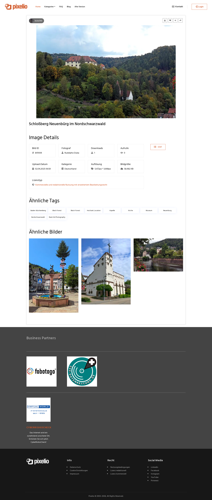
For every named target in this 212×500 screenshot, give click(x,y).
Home (37, 6)
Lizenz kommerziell (118, 473)
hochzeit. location (94, 210)
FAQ (61, 6)
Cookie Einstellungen (79, 470)
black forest (57, 210)
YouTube (154, 477)
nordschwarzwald (38, 217)
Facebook (155, 470)
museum (149, 210)
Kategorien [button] (49, 6)
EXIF (159, 147)
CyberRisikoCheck (38, 427)
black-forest (75, 210)
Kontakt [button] (179, 6)
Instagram (155, 473)
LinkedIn (154, 467)
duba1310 (38, 20)
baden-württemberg (38, 210)
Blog (69, 6)
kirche (130, 210)
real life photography (57, 217)
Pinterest (155, 480)
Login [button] (201, 6)
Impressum (74, 473)
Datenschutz (75, 467)
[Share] (180, 20)
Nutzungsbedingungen (120, 467)
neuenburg (167, 210)
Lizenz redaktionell (118, 470)
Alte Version (80, 6)
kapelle (112, 210)
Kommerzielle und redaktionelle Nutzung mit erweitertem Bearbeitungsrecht (71, 185)
